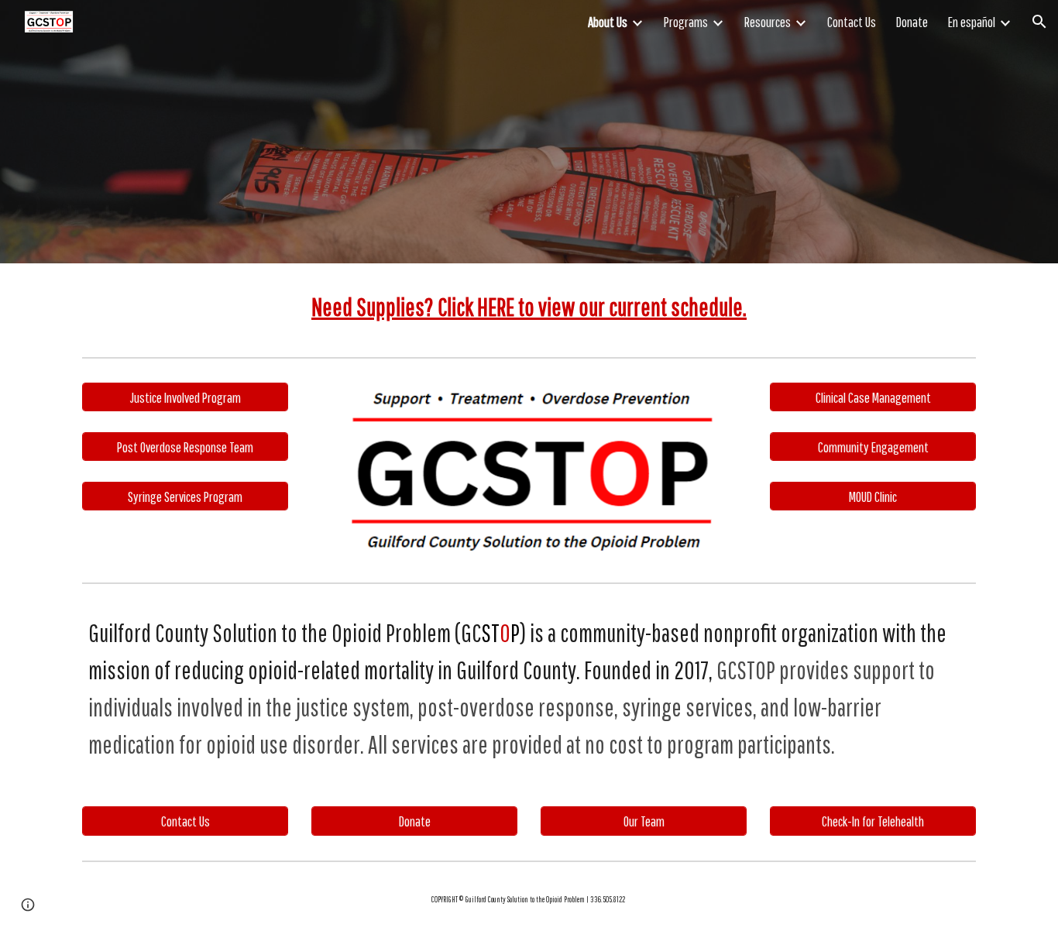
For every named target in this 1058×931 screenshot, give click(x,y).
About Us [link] (607, 21)
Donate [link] (912, 21)
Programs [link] (686, 21)
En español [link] (971, 21)
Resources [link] (767, 21)
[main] (529, 307)
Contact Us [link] (851, 21)
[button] (1039, 21)
